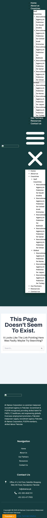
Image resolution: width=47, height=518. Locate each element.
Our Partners (37, 118)
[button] (35, 149)
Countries (35, 8)
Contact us (36, 123)
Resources (36, 121)
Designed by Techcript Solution (23, 516)
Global (36, 82)
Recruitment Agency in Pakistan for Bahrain (41, 52)
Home (34, 3)
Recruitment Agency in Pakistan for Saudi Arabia (41, 22)
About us (35, 6)
